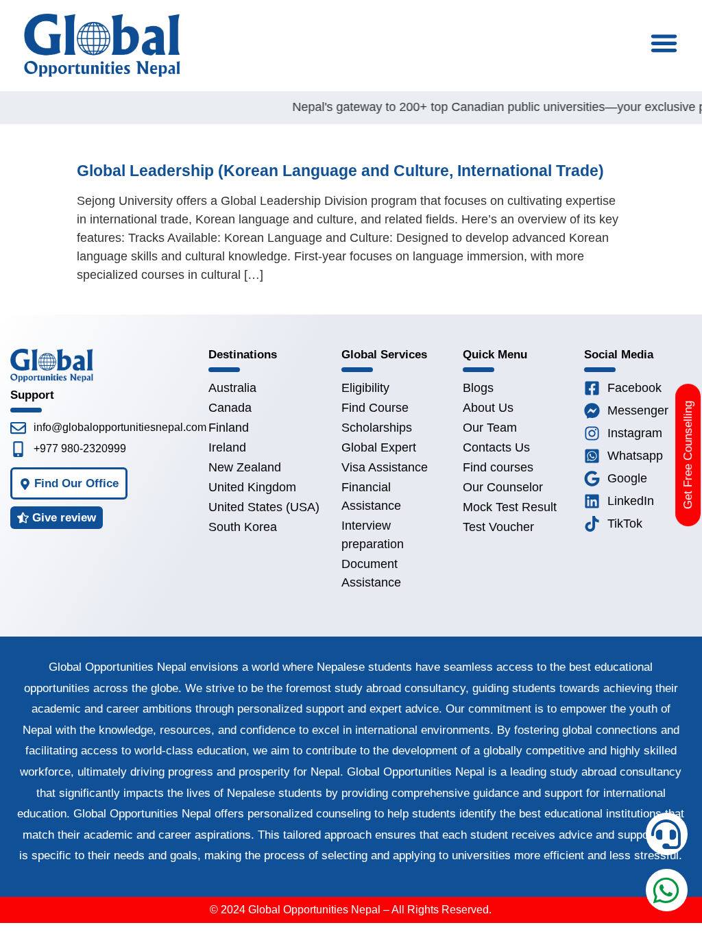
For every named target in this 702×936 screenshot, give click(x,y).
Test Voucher (498, 527)
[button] (663, 43)
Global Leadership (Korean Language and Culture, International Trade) (340, 171)
